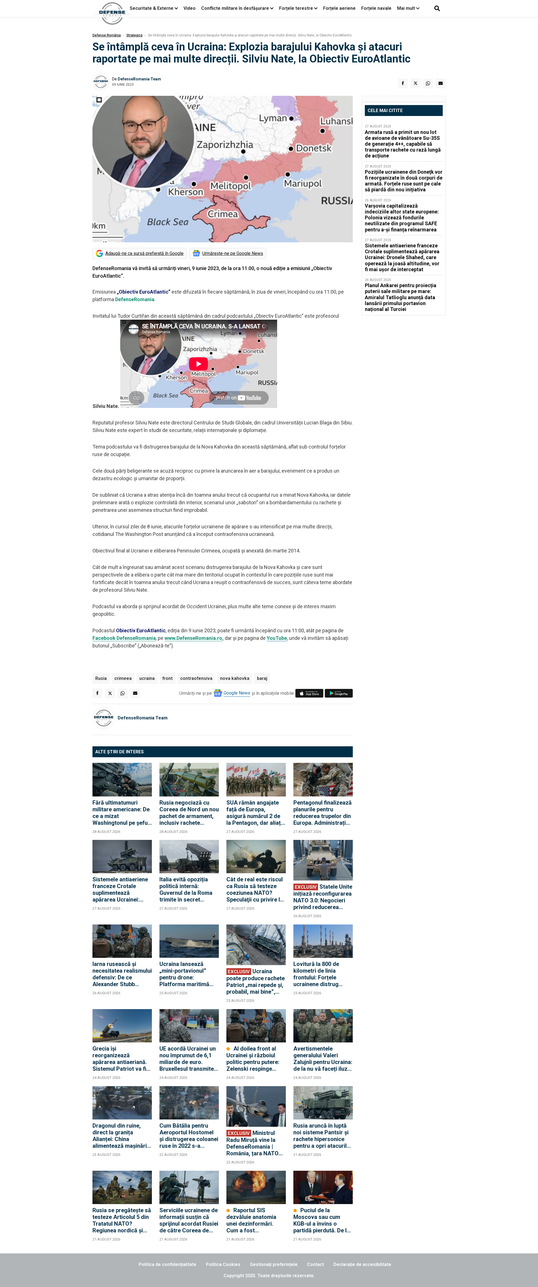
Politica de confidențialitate (167, 1264)
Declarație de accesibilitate (362, 1264)
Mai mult (406, 8)
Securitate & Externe (151, 8)
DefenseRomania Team (139, 79)
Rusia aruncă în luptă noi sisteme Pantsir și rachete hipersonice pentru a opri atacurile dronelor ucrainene (321, 1135)
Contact (315, 1264)
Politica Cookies (223, 1264)
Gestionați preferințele (274, 1264)
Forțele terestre (296, 8)
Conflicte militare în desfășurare (235, 8)
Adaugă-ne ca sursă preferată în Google (144, 253)
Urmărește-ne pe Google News (232, 253)
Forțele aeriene (339, 8)
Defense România (106, 35)
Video (190, 8)
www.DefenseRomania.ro (193, 638)
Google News (237, 693)
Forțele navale (376, 8)
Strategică (134, 35)
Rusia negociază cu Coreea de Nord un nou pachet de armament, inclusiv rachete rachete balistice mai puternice (189, 812)
